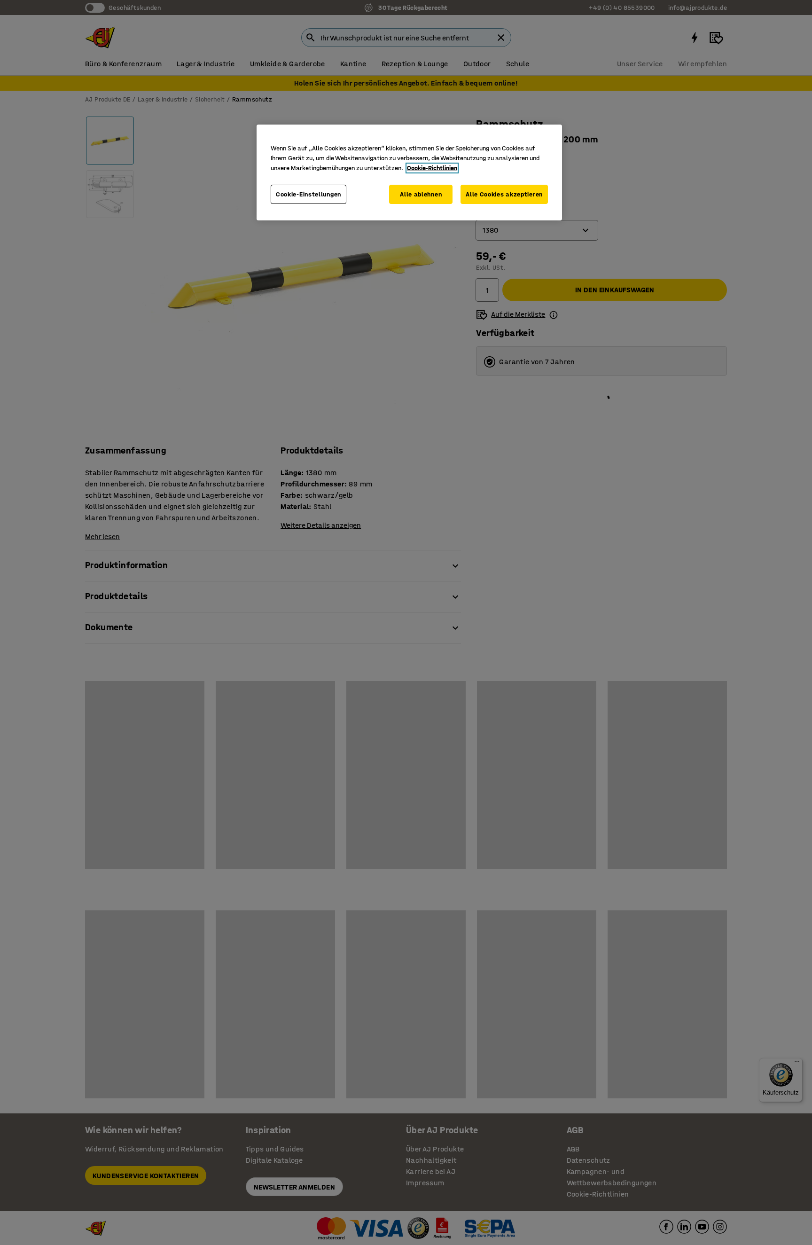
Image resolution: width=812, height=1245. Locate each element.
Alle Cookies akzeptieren (504, 194)
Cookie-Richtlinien (432, 168)
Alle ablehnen (421, 194)
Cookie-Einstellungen (308, 194)
